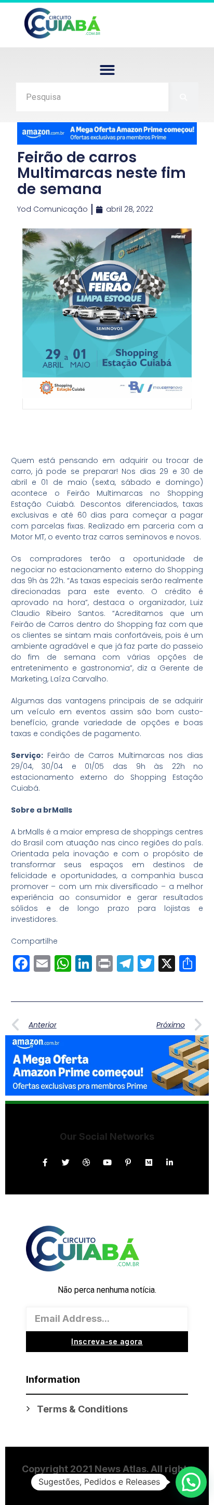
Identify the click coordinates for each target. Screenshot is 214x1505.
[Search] (183, 97)
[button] (107, 70)
